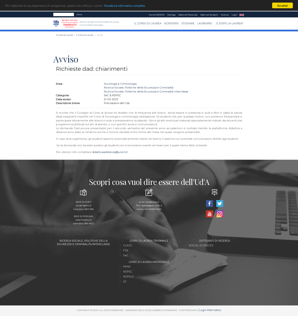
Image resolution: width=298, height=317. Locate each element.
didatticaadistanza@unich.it (110, 152)
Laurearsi (204, 23)
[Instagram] (220, 213)
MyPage (171, 14)
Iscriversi (171, 23)
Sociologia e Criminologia (120, 83)
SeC (125, 255)
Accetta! (282, 5)
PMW (126, 266)
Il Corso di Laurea (147, 23)
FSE (125, 250)
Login (234, 14)
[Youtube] (209, 213)
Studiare (188, 23)
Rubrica (225, 14)
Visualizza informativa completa (124, 5)
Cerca (79, 14)
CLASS (127, 245)
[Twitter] (220, 203)
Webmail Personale (187, 14)
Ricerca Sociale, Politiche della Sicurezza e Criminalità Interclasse (146, 91)
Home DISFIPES (157, 14)
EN (242, 15)
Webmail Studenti (209, 14)
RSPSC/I (128, 276)
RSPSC (127, 271)
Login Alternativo (210, 310)
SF (125, 281)
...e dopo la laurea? (229, 23)
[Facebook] (209, 203)
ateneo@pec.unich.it (152, 205)
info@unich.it (152, 202)
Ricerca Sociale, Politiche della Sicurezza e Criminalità (138, 87)
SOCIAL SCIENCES (201, 245)
